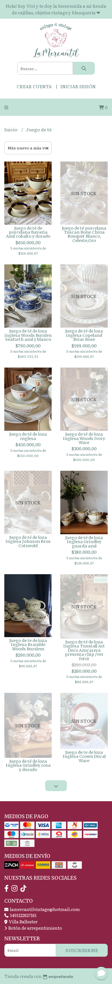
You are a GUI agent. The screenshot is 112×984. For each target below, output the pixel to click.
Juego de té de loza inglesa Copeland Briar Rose (84, 335)
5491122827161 (22, 915)
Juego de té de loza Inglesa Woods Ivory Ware (84, 438)
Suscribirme (81, 950)
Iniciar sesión (78, 86)
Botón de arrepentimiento (34, 928)
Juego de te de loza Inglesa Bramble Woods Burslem (28, 644)
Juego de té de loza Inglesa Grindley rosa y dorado (28, 765)
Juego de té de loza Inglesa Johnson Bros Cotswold (28, 541)
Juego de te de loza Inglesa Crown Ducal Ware (84, 756)
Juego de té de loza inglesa (28, 436)
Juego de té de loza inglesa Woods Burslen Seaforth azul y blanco (28, 335)
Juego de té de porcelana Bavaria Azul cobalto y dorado (28, 232)
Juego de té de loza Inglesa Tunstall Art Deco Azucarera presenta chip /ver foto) (84, 650)
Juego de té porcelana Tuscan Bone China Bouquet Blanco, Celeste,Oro (84, 234)
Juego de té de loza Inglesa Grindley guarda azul (84, 542)
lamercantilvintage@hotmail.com (44, 909)
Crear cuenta (34, 86)
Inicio (11, 129)
